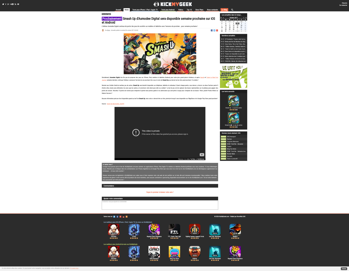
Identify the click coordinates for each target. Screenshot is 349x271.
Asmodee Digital (106, 14)
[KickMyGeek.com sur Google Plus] (120, 216)
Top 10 (189, 10)
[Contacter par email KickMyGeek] (18, 4)
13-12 (243, 44)
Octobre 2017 (234, 18)
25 (222, 21)
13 (237, 25)
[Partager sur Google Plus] (217, 30)
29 (237, 21)
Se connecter (343, 5)
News (127, 10)
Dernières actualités (228, 36)
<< (221, 17)
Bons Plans (199, 10)
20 (237, 27)
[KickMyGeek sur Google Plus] (8, 4)
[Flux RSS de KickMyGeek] (15, 4)
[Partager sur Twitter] (214, 30)
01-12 (241, 56)
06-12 (244, 46)
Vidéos (180, 10)
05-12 (246, 54)
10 (225, 25)
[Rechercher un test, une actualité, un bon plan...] (232, 10)
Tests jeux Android (167, 10)
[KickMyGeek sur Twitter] (3, 4)
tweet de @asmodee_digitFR (115, 104)
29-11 (240, 59)
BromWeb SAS (241, 216)
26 (225, 21)
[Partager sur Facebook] (212, 30)
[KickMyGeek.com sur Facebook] (117, 216)
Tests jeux (145, 10)
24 (225, 29)
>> (246, 17)
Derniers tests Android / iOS (231, 133)
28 (233, 21)
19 (233, 27)
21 (241, 27)
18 (229, 27)
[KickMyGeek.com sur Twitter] (114, 216)
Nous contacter (212, 10)
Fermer (344, 269)
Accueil (118, 10)
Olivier (108, 30)
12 (233, 25)
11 (229, 25)
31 (225, 31)
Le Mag (224, 10)
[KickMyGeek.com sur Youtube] (123, 216)
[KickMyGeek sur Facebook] (6, 4)
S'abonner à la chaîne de (191, 159)
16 (222, 27)
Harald (202, 77)
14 (241, 25)
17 (225, 27)
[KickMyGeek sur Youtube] (12, 4)
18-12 (239, 39)
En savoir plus (74, 268)
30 (222, 31)
